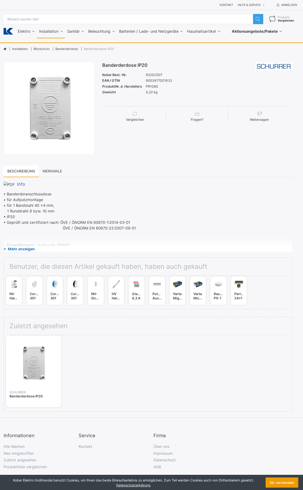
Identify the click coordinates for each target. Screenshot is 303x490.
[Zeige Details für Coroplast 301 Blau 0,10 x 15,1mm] (54, 284)
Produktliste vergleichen (25, 466)
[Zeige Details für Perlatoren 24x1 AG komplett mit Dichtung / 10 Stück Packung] (238, 284)
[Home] (5, 49)
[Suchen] (258, 19)
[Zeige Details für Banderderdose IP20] (33, 363)
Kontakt (226, 5)
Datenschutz (164, 460)
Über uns (161, 446)
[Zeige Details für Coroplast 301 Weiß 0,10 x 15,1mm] (34, 284)
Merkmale (52, 171)
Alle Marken (14, 446)
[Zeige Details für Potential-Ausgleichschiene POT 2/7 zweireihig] (156, 284)
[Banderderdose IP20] (49, 108)
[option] (49, 108)
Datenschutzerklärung (133, 485)
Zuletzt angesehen (20, 460)
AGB (157, 466)
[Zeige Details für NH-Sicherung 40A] (95, 284)
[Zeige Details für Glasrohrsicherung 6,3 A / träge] (136, 284)
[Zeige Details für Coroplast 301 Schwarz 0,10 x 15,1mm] (75, 284)
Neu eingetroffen (19, 453)
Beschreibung (21, 171)
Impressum (163, 453)
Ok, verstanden (282, 483)
